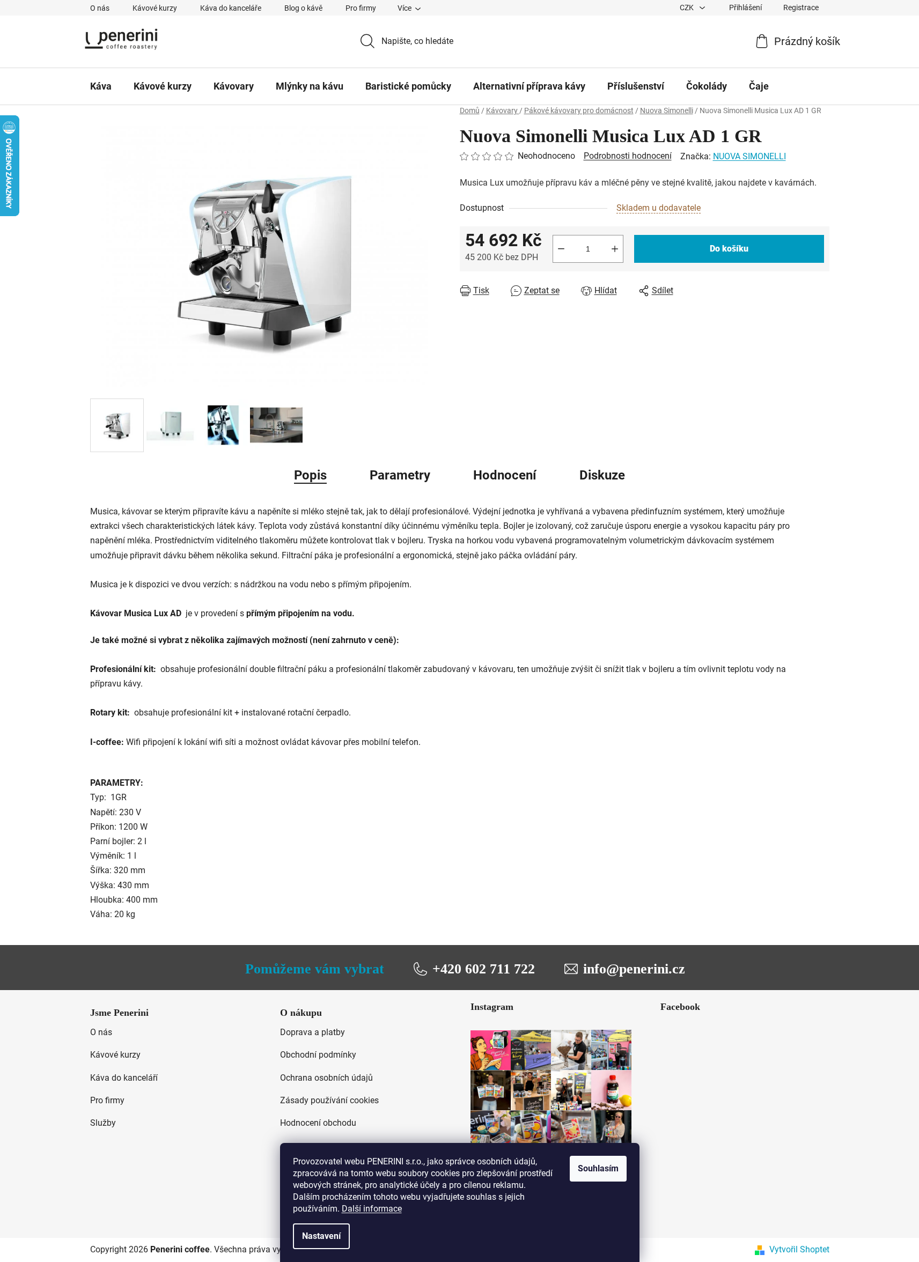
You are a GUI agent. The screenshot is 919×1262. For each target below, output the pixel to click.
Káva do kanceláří (124, 1078)
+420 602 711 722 (483, 969)
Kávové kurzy (155, 8)
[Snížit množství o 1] (561, 248)
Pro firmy (360, 8)
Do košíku (729, 248)
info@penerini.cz (634, 969)
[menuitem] (100, 86)
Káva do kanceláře (230, 8)
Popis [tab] (310, 475)
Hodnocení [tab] (504, 475)
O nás (99, 8)
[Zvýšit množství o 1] (615, 248)
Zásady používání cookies (329, 1100)
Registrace (801, 7)
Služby (103, 1123)
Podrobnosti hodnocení (628, 156)
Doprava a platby (312, 1032)
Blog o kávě (303, 8)
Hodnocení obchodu (318, 1123)
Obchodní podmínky (318, 1055)
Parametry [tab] (400, 475)
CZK (687, 7)
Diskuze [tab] (602, 475)
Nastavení (321, 1236)
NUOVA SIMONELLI (749, 156)
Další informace (372, 1209)
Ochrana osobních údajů (326, 1078)
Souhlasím (598, 1168)
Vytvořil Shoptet (799, 1249)
